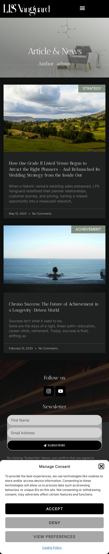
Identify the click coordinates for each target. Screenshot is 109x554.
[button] (101, 466)
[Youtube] (61, 391)
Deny (54, 522)
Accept (54, 508)
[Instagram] (49, 391)
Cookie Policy (52, 547)
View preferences (54, 536)
